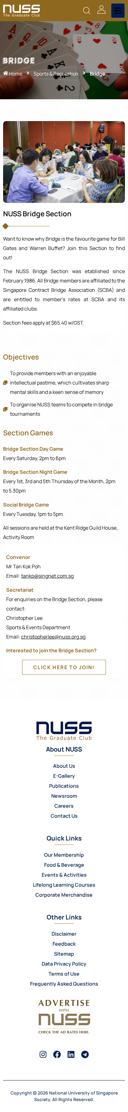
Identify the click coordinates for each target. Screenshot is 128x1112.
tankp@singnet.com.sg (47, 575)
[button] (86, 10)
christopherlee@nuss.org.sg (53, 636)
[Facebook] (57, 1054)
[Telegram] (85, 1054)
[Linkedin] (71, 1054)
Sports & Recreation (56, 73)
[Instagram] (43, 1054)
